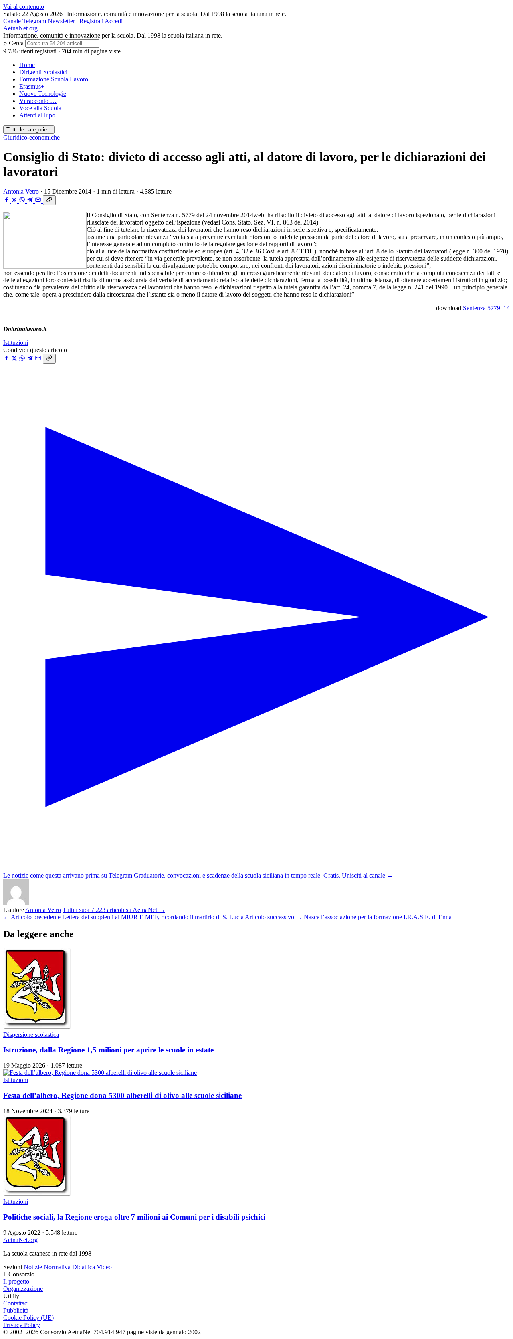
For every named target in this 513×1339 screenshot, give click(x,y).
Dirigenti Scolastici (43, 72)
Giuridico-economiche (31, 137)
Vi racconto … (38, 100)
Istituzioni (15, 342)
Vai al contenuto (23, 6)
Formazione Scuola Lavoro (53, 79)
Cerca (16, 43)
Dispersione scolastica (31, 1034)
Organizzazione (23, 1288)
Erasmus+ (31, 86)
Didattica (83, 1267)
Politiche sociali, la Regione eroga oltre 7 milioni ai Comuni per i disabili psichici (134, 1217)
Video (104, 1267)
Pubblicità (15, 1310)
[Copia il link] (49, 200)
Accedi (114, 21)
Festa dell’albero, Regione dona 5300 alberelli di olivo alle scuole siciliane (122, 1095)
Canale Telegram (24, 21)
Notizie (33, 1267)
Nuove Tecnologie (42, 93)
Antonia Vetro (21, 191)
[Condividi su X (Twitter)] (15, 200)
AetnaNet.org (20, 28)
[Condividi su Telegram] (31, 200)
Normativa (57, 1267)
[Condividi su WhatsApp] (23, 200)
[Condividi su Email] (39, 200)
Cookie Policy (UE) (28, 1317)
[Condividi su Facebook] (7, 200)
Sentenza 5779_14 (486, 308)
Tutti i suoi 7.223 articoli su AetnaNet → (114, 909)
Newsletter (61, 21)
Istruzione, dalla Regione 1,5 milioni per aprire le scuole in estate (108, 1050)
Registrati (91, 21)
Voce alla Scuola (40, 108)
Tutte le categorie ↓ (28, 130)
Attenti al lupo (37, 115)
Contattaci (16, 1303)
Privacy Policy (21, 1324)
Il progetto (16, 1281)
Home (27, 64)
